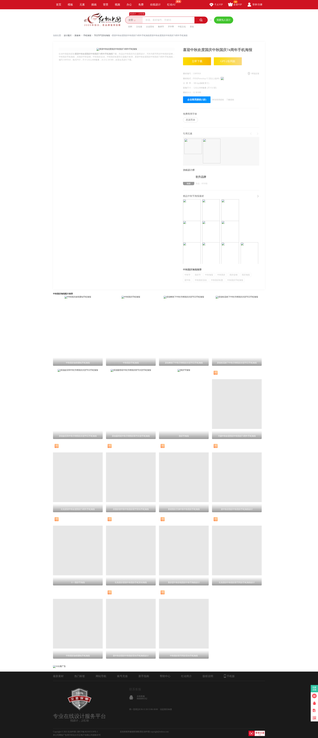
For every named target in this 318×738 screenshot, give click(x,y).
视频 (117, 4)
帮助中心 (165, 676)
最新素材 (58, 676)
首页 (58, 4)
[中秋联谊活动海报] (211, 231)
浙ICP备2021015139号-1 (87, 732)
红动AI (171, 4)
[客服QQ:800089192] (314, 703)
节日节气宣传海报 (102, 35)
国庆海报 (246, 275)
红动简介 (186, 676)
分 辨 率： (188, 83)
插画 (94, 4)
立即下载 (197, 61)
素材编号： (188, 73)
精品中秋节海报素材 (193, 196)
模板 (70, 4)
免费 (141, 4)
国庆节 (198, 275)
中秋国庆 (221, 275)
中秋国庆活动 (201, 280)
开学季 (171, 27)
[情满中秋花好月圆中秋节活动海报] (230, 210)
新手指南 (143, 676)
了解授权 (230, 100)
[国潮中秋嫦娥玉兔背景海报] (230, 253)
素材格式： (188, 78)
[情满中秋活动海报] (230, 231)
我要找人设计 (224, 20)
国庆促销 (234, 275)
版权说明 (208, 676)
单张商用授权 (218, 100)
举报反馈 (255, 73)
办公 (129, 4)
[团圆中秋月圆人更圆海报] (249, 253)
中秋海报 (209, 275)
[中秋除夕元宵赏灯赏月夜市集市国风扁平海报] (211, 253)
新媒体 (77, 35)
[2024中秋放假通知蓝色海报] (192, 253)
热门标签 (79, 676)
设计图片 (68, 35)
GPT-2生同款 (227, 61)
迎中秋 (187, 280)
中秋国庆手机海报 (235, 280)
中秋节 (187, 275)
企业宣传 (150, 27)
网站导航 (101, 676)
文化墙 (139, 27)
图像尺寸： (188, 88)
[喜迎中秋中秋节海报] (192, 210)
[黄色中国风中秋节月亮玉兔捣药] (211, 151)
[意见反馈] (314, 710)
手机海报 (87, 35)
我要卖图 (314, 688)
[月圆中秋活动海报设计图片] (192, 231)
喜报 (192, 27)
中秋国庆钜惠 (217, 280)
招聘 (130, 27)
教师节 (161, 27)
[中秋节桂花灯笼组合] (193, 147)
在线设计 (155, 4)
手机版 (231, 676)
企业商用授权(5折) (196, 99)
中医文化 (182, 27)
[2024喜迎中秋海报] (211, 210)
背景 (105, 4)
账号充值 (122, 676)
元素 (82, 4)
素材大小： (188, 92)
